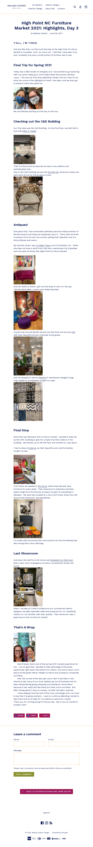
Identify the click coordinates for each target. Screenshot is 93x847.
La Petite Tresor (43, 245)
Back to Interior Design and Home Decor (48, 791)
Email (51, 739)
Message (18, 750)
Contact (61, 8)
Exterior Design (35, 8)
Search (46, 813)
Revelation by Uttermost (61, 560)
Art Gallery (37, 5)
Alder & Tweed (29, 131)
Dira (73, 332)
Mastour (43, 377)
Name (16, 739)
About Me (49, 8)
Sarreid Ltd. (53, 172)
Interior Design (52, 5)
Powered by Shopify (60, 833)
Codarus (32, 448)
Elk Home (42, 486)
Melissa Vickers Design (40, 833)
